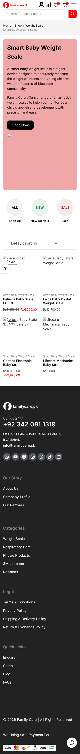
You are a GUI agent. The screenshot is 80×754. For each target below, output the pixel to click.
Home (7, 25)
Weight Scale (34, 25)
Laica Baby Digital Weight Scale (57, 301)
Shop (18, 25)
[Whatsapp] (7, 457)
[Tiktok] (50, 457)
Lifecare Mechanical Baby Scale (58, 363)
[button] (41, 4)
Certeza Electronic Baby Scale (17, 363)
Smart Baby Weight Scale (19, 294)
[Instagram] (33, 457)
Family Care (27, 720)
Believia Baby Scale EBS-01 (18, 301)
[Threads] (41, 457)
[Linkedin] (58, 457)
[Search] (73, 14)
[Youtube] (15, 457)
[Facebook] (24, 457)
